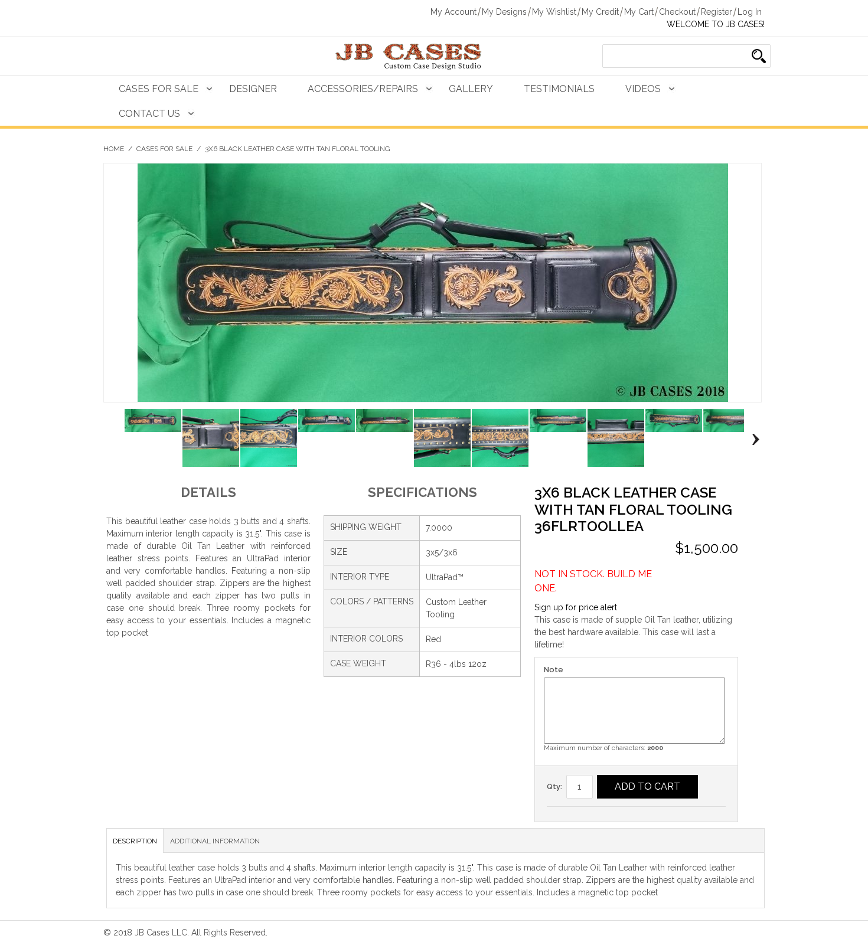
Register (716, 12)
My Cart (639, 12)
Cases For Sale (158, 88)
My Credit (600, 12)
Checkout (677, 12)
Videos (643, 88)
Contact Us (149, 113)
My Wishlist (554, 12)
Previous (112, 439)
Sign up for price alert (575, 607)
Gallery (471, 88)
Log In (750, 12)
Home (113, 149)
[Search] (759, 56)
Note (553, 669)
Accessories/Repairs (363, 88)
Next (752, 439)
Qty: (554, 786)
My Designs (504, 12)
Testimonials (559, 88)
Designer (253, 88)
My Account (453, 12)
